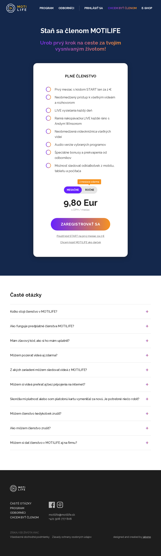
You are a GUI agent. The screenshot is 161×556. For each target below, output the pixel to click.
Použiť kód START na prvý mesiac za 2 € (80, 236)
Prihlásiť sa (93, 8)
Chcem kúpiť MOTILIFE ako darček (80, 242)
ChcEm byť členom (122, 8)
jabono (147, 536)
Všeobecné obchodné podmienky (30, 536)
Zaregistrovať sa (80, 224)
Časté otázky (20, 503)
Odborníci (66, 8)
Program (46, 8)
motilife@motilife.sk (62, 514)
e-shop (147, 8)
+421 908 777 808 (60, 518)
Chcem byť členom (24, 517)
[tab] (73, 190)
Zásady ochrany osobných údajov (72, 536)
